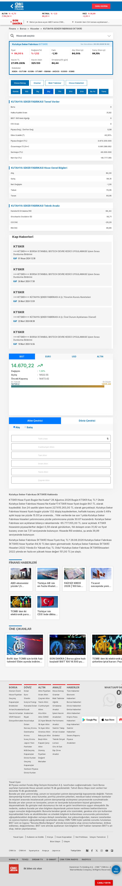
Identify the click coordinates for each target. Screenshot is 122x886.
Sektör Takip (58, 728)
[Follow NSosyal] (87, 850)
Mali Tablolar (55, 83)
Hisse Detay (20, 83)
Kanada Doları (30, 706)
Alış (18, 427)
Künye (50, 837)
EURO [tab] (48, 356)
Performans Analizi (58, 722)
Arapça (45, 850)
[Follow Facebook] (92, 850)
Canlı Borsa (101, 6)
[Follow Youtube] (106, 850)
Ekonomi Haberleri (71, 696)
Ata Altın (42, 713)
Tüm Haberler (73, 691)
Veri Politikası (81, 837)
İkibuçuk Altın (44, 735)
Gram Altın (43, 463)
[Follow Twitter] (97, 850)
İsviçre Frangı (30, 702)
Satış (30, 427)
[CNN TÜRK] (14, 868)
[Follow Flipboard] (112, 850)
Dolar (26, 691)
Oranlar (37, 83)
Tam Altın (42, 455)
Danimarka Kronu (29, 734)
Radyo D (86, 859)
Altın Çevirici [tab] (35, 420)
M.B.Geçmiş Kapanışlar (29, 752)
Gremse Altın (44, 732)
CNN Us (12, 850)
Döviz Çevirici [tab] (87, 420)
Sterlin (27, 698)
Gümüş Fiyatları (42, 752)
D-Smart (51, 859)
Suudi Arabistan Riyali (28, 713)
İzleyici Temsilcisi (98, 837)
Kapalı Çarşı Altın (43, 745)
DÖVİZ (28, 687)
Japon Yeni (29, 743)
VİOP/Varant (15, 717)
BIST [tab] (21, 356)
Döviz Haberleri (74, 706)
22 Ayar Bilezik (45, 720)
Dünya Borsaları (16, 720)
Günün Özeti (15, 691)
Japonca (56, 850)
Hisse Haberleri (76, 83)
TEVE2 (25, 859)
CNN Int (22, 850)
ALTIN (41, 687)
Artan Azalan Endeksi (59, 734)
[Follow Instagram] (102, 850)
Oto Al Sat (57, 746)
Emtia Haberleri (74, 709)
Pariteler (28, 746)
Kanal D (13, 859)
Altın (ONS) (43, 717)
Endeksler (13, 706)
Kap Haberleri (73, 724)
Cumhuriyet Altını (46, 447)
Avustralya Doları (29, 722)
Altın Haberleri (73, 713)
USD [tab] (74, 356)
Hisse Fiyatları (15, 694)
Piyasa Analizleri (71, 741)
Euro (26, 694)
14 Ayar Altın (44, 728)
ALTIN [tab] (100, 356)
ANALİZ (57, 687)
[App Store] (108, 720)
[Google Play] (90, 720)
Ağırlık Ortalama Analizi (57, 706)
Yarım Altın (43, 472)
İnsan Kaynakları (64, 837)
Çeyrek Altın (44, 480)
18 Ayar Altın (44, 724)
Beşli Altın (42, 739)
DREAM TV (37, 859)
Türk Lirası (43, 438)
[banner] (20, 6)
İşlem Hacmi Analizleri (58, 715)
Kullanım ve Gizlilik (35, 837)
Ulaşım (67, 841)
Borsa (13, 687)
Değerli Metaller (42, 760)
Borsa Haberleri (74, 702)
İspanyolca (34, 850)
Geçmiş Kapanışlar (14, 700)
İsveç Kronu (29, 739)
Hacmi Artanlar (16, 713)
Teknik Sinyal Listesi (59, 741)
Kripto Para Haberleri (72, 719)
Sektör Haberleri (71, 730)
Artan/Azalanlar (16, 709)
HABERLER (73, 687)
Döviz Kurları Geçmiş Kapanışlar (30, 761)
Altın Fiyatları (44, 691)
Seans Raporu (73, 735)
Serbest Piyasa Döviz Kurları (31, 771)
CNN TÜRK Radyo (69, 859)
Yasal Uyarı (18, 837)
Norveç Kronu (30, 728)
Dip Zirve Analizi (57, 752)
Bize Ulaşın (55, 841)
